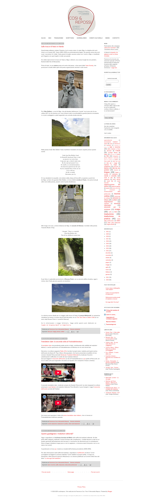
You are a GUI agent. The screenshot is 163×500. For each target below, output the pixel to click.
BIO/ (49, 38)
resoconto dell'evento (58, 358)
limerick (116, 170)
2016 (107, 241)
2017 (107, 239)
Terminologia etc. (111, 324)
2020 (107, 234)
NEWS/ (107, 38)
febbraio (108, 272)
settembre (108, 260)
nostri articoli (116, 179)
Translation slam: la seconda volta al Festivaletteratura (61, 342)
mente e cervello (110, 176)
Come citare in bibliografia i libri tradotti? (113, 288)
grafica (116, 159)
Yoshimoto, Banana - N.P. (113, 392)
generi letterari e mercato (111, 157)
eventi (49, 423)
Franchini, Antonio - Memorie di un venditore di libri (113, 357)
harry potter (107, 161)
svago (117, 209)
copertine (108, 145)
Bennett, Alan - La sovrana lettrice (110, 338)
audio (111, 143)
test (115, 212)
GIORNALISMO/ (82, 38)
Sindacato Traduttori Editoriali (69, 355)
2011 (107, 277)
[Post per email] (77, 331)
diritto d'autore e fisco (114, 149)
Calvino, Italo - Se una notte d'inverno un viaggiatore (112, 344)
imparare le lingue (110, 164)
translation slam (47, 345)
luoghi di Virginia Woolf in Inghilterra (56, 325)
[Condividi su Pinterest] (74, 332)
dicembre (108, 253)
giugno (108, 262)
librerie (106, 168)
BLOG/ (43, 38)
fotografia (115, 156)
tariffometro (81, 452)
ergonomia (112, 154)
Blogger (110, 491)
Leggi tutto (114, 67)
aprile (107, 267)
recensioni (112, 189)
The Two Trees (81, 317)
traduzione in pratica (63, 423)
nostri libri (110, 181)
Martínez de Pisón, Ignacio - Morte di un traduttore (111, 382)
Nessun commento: (75, 329)
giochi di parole (108, 159)
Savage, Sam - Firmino (112, 367)
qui (84, 358)
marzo (107, 269)
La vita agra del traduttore (52, 458)
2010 (107, 280)
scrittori (62, 331)
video (118, 220)
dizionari (109, 150)
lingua (107, 172)
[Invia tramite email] (67, 332)
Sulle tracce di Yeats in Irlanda (52, 47)
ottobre (108, 257)
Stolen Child (90, 317)
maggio (108, 264)
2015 (107, 243)
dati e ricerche (51, 464)
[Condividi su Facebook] (72, 332)
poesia (58, 331)
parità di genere (116, 186)
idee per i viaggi (52, 331)
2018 (107, 236)
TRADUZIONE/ (58, 38)
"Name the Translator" (110, 47)
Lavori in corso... (111, 314)
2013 (107, 248)
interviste (116, 166)
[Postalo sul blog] (68, 332)
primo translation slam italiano (72, 415)
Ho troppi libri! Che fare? (112, 302)
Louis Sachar (52, 387)
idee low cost (116, 161)
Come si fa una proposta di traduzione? (112, 293)
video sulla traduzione (74, 423)
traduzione (54, 423)
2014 (107, 246)
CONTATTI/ (115, 38)
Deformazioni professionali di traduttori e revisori (113, 298)
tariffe (57, 464)
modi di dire (108, 177)
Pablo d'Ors (63, 351)
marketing (114, 174)
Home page (71, 472)
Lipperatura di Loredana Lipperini (111, 318)
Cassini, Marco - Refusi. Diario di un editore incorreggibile (112, 349)
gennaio (108, 274)
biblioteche (117, 143)
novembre (108, 255)
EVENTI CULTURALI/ (96, 38)
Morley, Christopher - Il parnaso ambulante (112, 361)
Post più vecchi (95, 472)
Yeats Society (89, 65)
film (107, 156)
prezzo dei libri (116, 188)
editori (105, 154)
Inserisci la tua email (112, 78)
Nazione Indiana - (111, 321)
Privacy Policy (81, 487)
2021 (107, 231)
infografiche (107, 166)
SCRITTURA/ (70, 38)
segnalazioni (108, 201)
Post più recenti (46, 472)
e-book (118, 150)
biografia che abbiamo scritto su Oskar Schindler (111, 54)
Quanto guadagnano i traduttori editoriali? (57, 434)
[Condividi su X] (70, 332)
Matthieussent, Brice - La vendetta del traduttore (112, 388)
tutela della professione (71, 464)
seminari (106, 203)
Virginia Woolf (110, 224)
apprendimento (108, 140)
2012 (107, 250)
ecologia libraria (113, 152)
